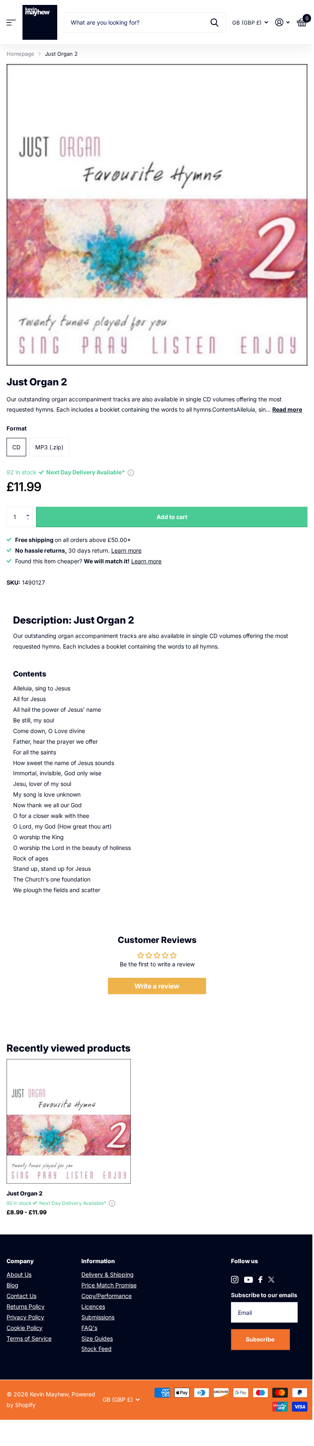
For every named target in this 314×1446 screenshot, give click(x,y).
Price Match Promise (109, 1285)
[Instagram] (234, 1279)
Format (17, 428)
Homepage (20, 53)
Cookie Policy (25, 1327)
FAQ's (89, 1327)
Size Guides (97, 1338)
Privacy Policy (25, 1317)
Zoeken (214, 22)
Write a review (157, 986)
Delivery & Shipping (107, 1274)
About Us (19, 1274)
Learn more (126, 550)
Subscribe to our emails (264, 1294)
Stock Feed (96, 1348)
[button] (29, 510)
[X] (271, 1279)
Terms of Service (29, 1338)
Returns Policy (26, 1306)
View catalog (11, 22)
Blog (12, 1285)
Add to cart (172, 516)
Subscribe (261, 1339)
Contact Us (21, 1295)
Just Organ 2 (25, 1193)
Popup (131, 472)
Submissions (97, 1317)
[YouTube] (248, 1280)
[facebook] (260, 1279)
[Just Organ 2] (69, 1121)
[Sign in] (282, 22)
